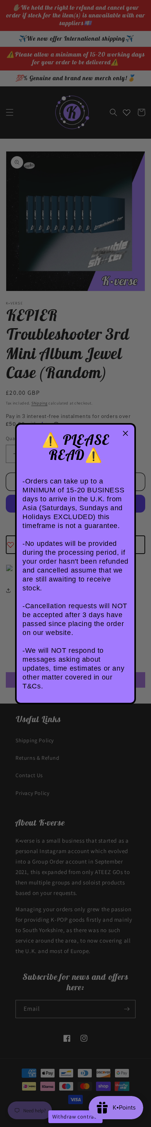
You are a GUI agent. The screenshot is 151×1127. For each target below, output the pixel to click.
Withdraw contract (75, 1116)
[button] (125, 433)
